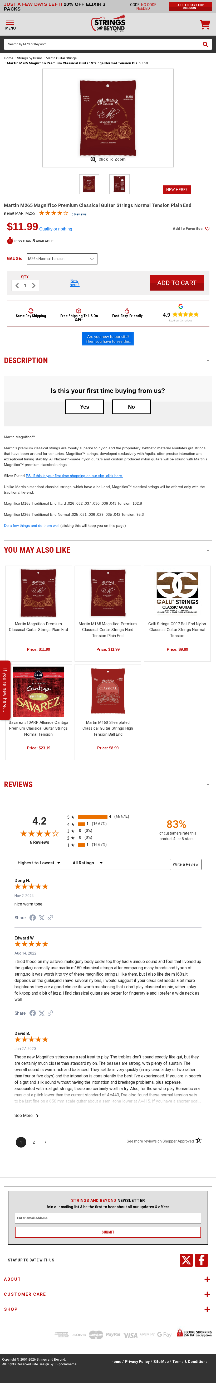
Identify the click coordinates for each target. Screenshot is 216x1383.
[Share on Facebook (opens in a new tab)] (33, 918)
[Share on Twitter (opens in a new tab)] (41, 918)
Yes (84, 407)
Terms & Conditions (190, 1362)
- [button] (208, 360)
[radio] (108, 817)
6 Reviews (79, 214)
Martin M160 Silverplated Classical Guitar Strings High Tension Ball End (107, 728)
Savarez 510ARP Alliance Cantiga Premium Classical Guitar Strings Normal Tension (38, 728)
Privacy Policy (137, 1362)
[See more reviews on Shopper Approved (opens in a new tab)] (50, 918)
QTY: (25, 276)
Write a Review (186, 864)
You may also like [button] (106, 550)
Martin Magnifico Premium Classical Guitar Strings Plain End (38, 626)
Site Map (161, 1362)
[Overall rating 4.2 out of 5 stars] (53, 214)
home (116, 1362)
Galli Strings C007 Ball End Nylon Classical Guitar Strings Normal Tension (177, 629)
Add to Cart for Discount (191, 6)
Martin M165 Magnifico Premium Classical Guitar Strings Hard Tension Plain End (108, 629)
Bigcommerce (66, 1364)
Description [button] (106, 360)
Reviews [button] (106, 784)
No (131, 407)
